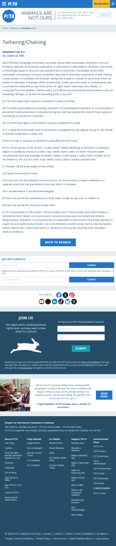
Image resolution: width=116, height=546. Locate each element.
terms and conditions (90, 362)
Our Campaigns (34, 448)
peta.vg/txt (49, 271)
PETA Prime (11, 472)
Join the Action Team (34, 454)
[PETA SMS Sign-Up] (48, 301)
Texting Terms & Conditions (19, 538)
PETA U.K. (98, 446)
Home (5, 28)
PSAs (51, 452)
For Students (33, 460)
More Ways (76, 514)
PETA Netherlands (99, 462)
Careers (8, 448)
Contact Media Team (56, 466)
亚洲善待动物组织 (101, 488)
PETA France (99, 451)
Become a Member (76, 449)
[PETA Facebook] (59, 295)
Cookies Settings (102, 539)
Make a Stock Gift (78, 479)
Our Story (9, 443)
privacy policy (26, 367)
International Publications (11, 498)
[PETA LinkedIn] (54, 301)
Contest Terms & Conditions (79, 533)
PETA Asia (98, 483)
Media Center (56, 443)
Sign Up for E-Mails (12, 479)
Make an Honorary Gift (78, 471)
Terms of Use (59, 538)
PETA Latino (99, 493)
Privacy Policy (43, 538)
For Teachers (33, 465)
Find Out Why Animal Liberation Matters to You (13, 455)
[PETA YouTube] (41, 301)
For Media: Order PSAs (57, 459)
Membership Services (77, 501)
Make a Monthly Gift (79, 456)
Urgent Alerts (33, 443)
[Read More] (58, 395)
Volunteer (9, 467)
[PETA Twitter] (65, 295)
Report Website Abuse (80, 538)
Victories (9, 462)
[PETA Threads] (74, 301)
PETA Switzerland (102, 468)
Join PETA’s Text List (13, 486)
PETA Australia (100, 478)
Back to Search (58, 242)
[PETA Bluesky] (67, 301)
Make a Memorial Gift (80, 464)
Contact (58, 533)
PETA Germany (100, 456)
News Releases (56, 448)
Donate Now (77, 443)
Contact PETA (12, 492)
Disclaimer (102, 533)
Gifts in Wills (77, 485)
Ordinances (14, 28)
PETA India (98, 473)
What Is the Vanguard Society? (77, 492)
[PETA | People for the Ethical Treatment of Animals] (8, 16)
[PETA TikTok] (61, 301)
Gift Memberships (78, 508)
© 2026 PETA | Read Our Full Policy (22, 533)
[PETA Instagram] (72, 295)
